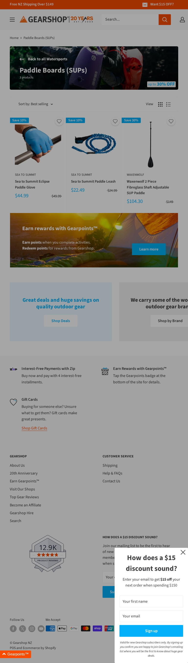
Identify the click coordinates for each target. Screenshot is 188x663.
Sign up (151, 631)
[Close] (183, 552)
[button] (15, 654)
